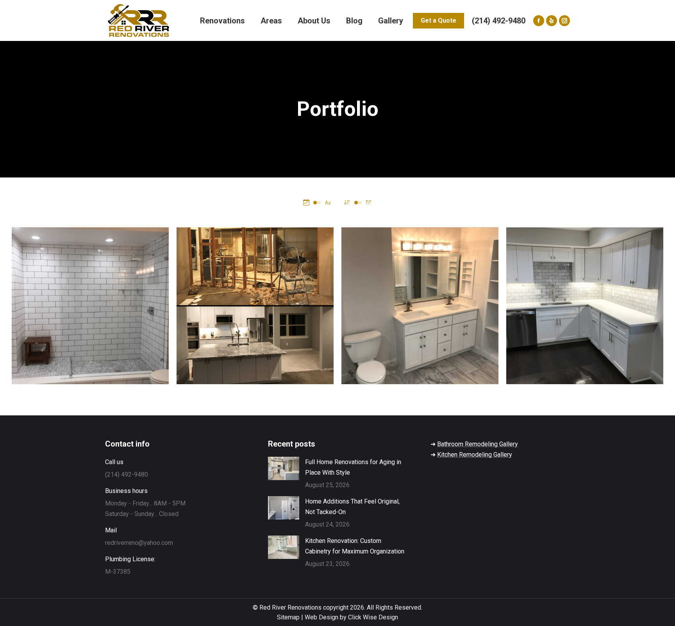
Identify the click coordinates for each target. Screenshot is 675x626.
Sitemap (288, 617)
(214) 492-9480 (498, 20)
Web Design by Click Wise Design (351, 617)
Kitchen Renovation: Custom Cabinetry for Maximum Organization (354, 546)
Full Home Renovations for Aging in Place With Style (353, 467)
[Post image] (90, 305)
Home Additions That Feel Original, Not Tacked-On (352, 507)
